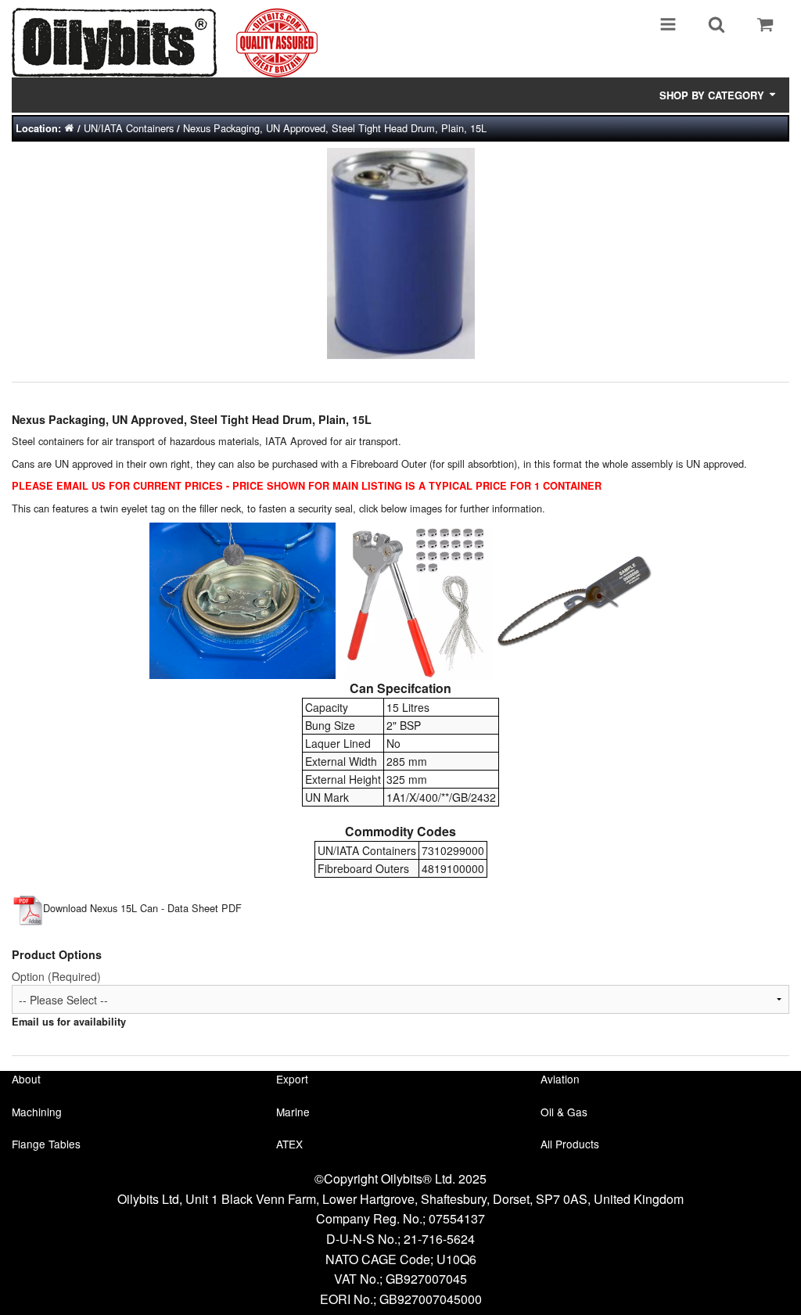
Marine (293, 1111)
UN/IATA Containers (129, 127)
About (26, 1079)
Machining (37, 1111)
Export (292, 1079)
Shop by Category (713, 95)
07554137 (457, 1218)
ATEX (289, 1144)
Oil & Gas (564, 1111)
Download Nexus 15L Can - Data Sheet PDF (142, 907)
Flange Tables (46, 1144)
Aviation (560, 1079)
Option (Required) (56, 976)
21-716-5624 (439, 1239)
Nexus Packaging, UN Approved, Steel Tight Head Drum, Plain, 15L (335, 127)
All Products (570, 1144)
